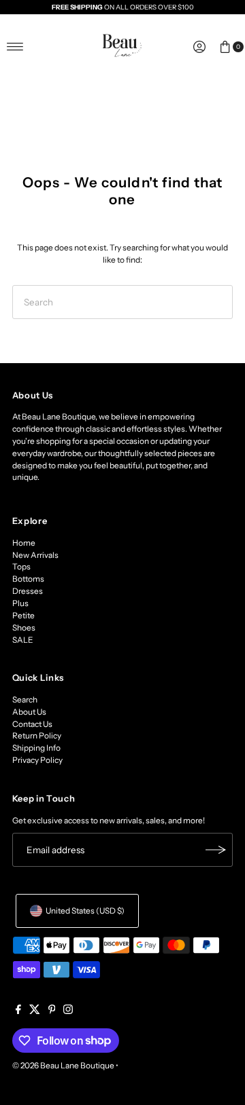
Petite (23, 615)
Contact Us (32, 724)
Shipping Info (36, 748)
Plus (20, 603)
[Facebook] (18, 1011)
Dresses (27, 591)
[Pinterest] (52, 1011)
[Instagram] (68, 1011)
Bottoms (28, 579)
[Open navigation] (15, 47)
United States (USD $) (85, 910)
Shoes (23, 627)
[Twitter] (34, 1011)
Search (24, 699)
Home (23, 543)
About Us (29, 712)
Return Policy (36, 735)
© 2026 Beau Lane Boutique (63, 1065)
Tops (21, 566)
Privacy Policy (37, 760)
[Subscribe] (216, 850)
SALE (22, 640)
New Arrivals (35, 555)
